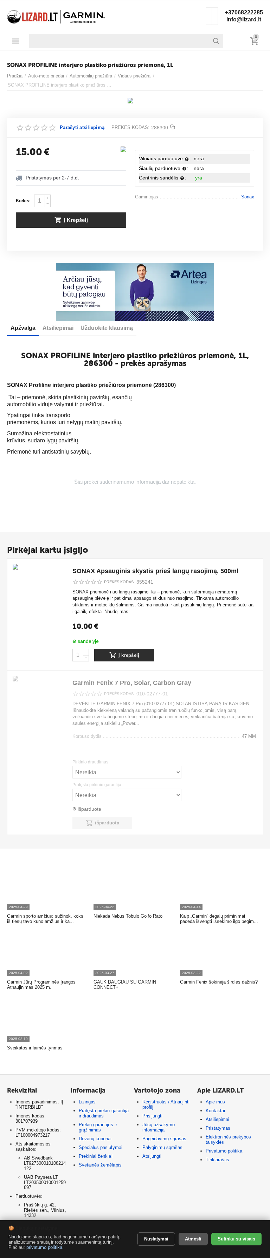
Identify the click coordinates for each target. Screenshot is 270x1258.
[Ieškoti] (216, 41)
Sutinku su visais (236, 1239)
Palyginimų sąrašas (162, 1147)
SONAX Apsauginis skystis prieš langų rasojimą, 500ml (155, 570)
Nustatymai (156, 1239)
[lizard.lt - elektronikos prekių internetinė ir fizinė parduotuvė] (56, 15)
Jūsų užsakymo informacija (158, 1127)
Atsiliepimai (217, 1119)
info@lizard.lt (243, 19)
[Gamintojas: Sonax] (123, 149)
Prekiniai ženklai (95, 1156)
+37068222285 (244, 12)
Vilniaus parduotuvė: (165, 158)
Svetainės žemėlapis (100, 1165)
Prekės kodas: (130, 127)
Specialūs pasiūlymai (100, 1147)
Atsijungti (151, 1156)
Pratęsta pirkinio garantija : (97, 785)
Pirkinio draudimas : (91, 762)
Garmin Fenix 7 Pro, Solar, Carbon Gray (131, 682)
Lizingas (87, 1101)
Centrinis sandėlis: (162, 178)
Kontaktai (215, 1110)
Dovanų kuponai (95, 1138)
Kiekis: (23, 200)
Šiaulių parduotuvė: (163, 168)
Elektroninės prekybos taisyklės (228, 1139)
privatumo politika (44, 1247)
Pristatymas (218, 1128)
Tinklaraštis (217, 1159)
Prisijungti (152, 1115)
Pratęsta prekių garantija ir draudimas (103, 1113)
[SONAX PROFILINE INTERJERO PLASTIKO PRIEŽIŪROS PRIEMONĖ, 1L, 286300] (130, 103)
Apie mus (215, 1101)
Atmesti (193, 1239)
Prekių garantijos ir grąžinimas (98, 1127)
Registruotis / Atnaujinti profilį (165, 1104)
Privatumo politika (224, 1151)
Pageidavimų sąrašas (164, 1138)
